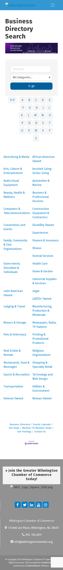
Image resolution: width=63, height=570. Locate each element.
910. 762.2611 (33, 534)
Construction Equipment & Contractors (40, 213)
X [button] (43, 130)
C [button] (36, 100)
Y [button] (49, 130)
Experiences (40, 232)
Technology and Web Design (42, 376)
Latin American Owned (13, 293)
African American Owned (43, 159)
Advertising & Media (16, 157)
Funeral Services (42, 256)
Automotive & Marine (41, 183)
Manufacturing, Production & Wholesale (42, 311)
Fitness (36, 248)
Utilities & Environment (40, 388)
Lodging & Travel (14, 306)
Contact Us (40, 431)
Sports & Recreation (17, 374)
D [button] (43, 100)
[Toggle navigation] (53, 5)
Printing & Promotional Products (40, 339)
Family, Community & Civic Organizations (15, 245)
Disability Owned (43, 225)
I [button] (43, 107)
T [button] (49, 123)
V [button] (29, 130)
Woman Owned (42, 398)
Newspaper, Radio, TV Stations (44, 324)
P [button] (22, 123)
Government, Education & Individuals (12, 268)
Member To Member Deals (37, 427)
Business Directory (20, 424)
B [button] (29, 100)
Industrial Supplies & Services (44, 281)
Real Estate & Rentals (12, 353)
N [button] (43, 115)
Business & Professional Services (40, 197)
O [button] (50, 115)
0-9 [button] (12, 100)
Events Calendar (42, 424)
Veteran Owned (13, 398)
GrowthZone (47, 562)
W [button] (36, 130)
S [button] (43, 123)
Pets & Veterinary (15, 334)
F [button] (23, 107)
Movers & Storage (15, 322)
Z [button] (36, 138)
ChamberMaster (32, 566)
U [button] (22, 130)
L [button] (28, 115)
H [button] (37, 107)
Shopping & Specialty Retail (42, 364)
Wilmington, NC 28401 (33, 527)
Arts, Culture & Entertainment (13, 171)
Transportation (13, 386)
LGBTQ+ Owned (41, 298)
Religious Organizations (41, 353)
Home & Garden (42, 271)
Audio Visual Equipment (11, 183)
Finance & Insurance (45, 240)
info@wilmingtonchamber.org (33, 541)
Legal (35, 291)
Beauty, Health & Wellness (14, 195)
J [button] (49, 107)
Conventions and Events (14, 227)
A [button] (22, 100)
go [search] (33, 86)
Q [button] (29, 123)
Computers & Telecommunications (17, 211)
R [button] (36, 123)
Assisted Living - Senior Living (42, 171)
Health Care (40, 263)
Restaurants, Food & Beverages (16, 364)
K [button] (22, 115)
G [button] (30, 107)
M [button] (35, 115)
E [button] (49, 100)
